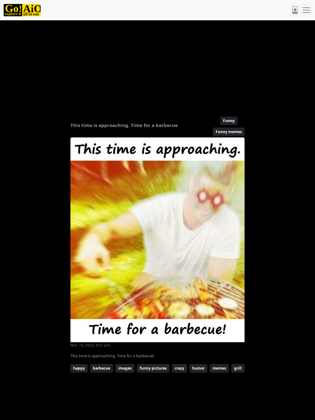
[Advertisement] (157, 66)
